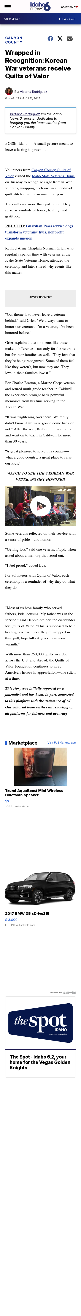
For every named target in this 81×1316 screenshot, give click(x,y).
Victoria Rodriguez (33, 92)
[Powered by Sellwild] (69, 992)
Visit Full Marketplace (62, 742)
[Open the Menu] (7, 6)
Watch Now (68, 6)
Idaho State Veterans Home (53, 175)
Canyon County (13, 40)
